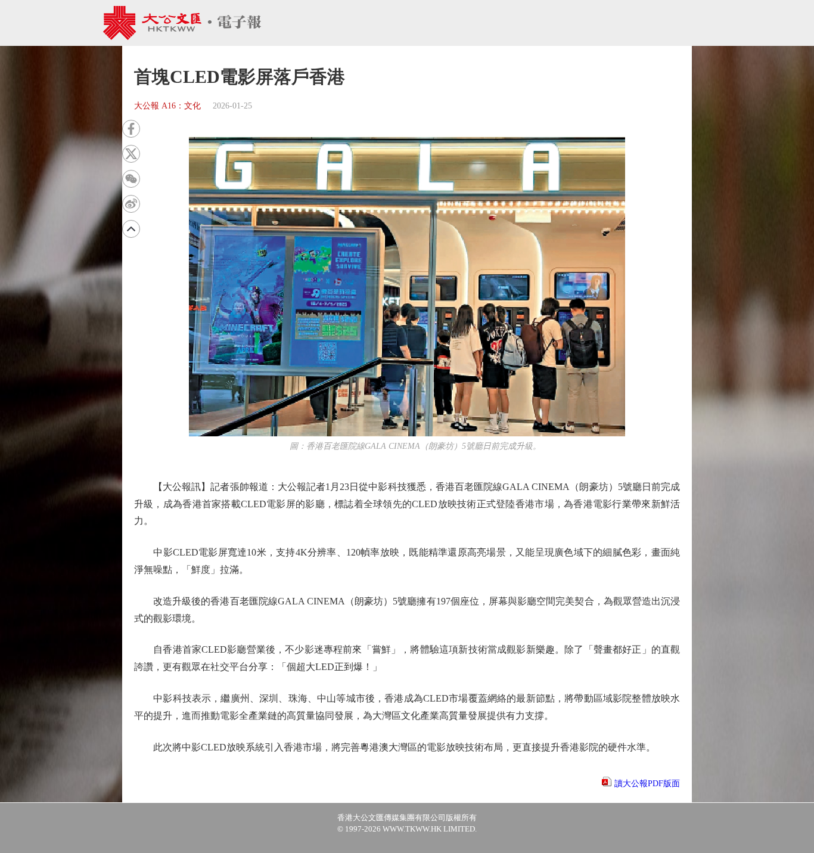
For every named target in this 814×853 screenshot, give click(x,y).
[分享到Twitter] (131, 154)
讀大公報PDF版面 (647, 783)
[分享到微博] (131, 204)
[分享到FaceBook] (131, 129)
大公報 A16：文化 (167, 105)
